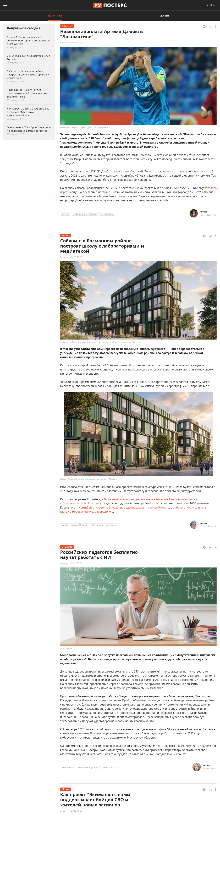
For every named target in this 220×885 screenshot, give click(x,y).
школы (112, 525)
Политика (55, 15)
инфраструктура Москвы (74, 525)
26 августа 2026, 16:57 (71, 810)
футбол (65, 213)
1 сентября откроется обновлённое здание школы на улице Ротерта (123, 507)
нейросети (106, 767)
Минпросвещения (87, 767)
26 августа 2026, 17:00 (71, 563)
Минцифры (68, 767)
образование (98, 525)
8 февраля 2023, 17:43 (71, 42)
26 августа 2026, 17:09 (71, 257)
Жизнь (165, 15)
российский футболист (85, 213)
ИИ (117, 767)
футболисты (107, 213)
